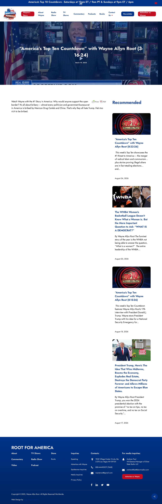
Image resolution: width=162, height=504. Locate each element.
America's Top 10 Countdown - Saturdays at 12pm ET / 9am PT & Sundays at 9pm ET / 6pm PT (81, 3)
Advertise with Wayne (79, 464)
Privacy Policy (76, 480)
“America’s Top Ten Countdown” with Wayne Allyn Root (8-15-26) (129, 296)
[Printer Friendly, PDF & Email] (99, 102)
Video (14, 465)
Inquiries (75, 453)
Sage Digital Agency (31, 499)
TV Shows (35, 453)
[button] (132, 476)
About (14, 453)
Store (53, 453)
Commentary (17, 459)
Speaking (74, 459)
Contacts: (95, 453)
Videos (81, 39)
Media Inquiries (77, 474)
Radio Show (36, 459)
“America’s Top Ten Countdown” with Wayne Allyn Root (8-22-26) (129, 142)
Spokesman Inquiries (79, 469)
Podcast (34, 465)
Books (53, 459)
